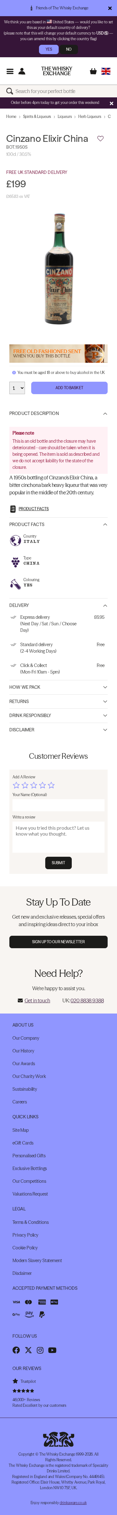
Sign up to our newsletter (58, 941)
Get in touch (37, 1000)
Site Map (20, 1130)
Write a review (23, 817)
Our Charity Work (29, 1076)
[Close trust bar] (110, 8)
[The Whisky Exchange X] (28, 1350)
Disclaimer (21, 730)
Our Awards (23, 1063)
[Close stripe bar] (111, 103)
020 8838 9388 (87, 1000)
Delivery (19, 605)
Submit (58, 862)
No (68, 49)
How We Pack (25, 687)
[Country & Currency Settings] (105, 71)
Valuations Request (30, 1194)
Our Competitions (29, 1181)
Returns (19, 701)
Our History (23, 1051)
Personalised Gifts (28, 1155)
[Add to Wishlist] (100, 139)
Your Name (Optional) (29, 794)
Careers (19, 1102)
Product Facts (26, 524)
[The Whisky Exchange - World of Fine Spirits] (56, 71)
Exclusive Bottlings (29, 1168)
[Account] (21, 71)
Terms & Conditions (30, 1222)
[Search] (11, 91)
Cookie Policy (25, 1248)
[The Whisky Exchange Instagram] (40, 1350)
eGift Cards (22, 1143)
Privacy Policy (25, 1235)
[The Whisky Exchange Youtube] (52, 1350)
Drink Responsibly (30, 715)
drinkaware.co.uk (73, 1502)
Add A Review (23, 777)
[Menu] (9, 71)
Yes (49, 49)
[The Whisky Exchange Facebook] (16, 1350)
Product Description (34, 413)
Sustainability (24, 1089)
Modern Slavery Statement (37, 1260)
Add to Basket (69, 387)
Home (11, 116)
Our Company (25, 1038)
